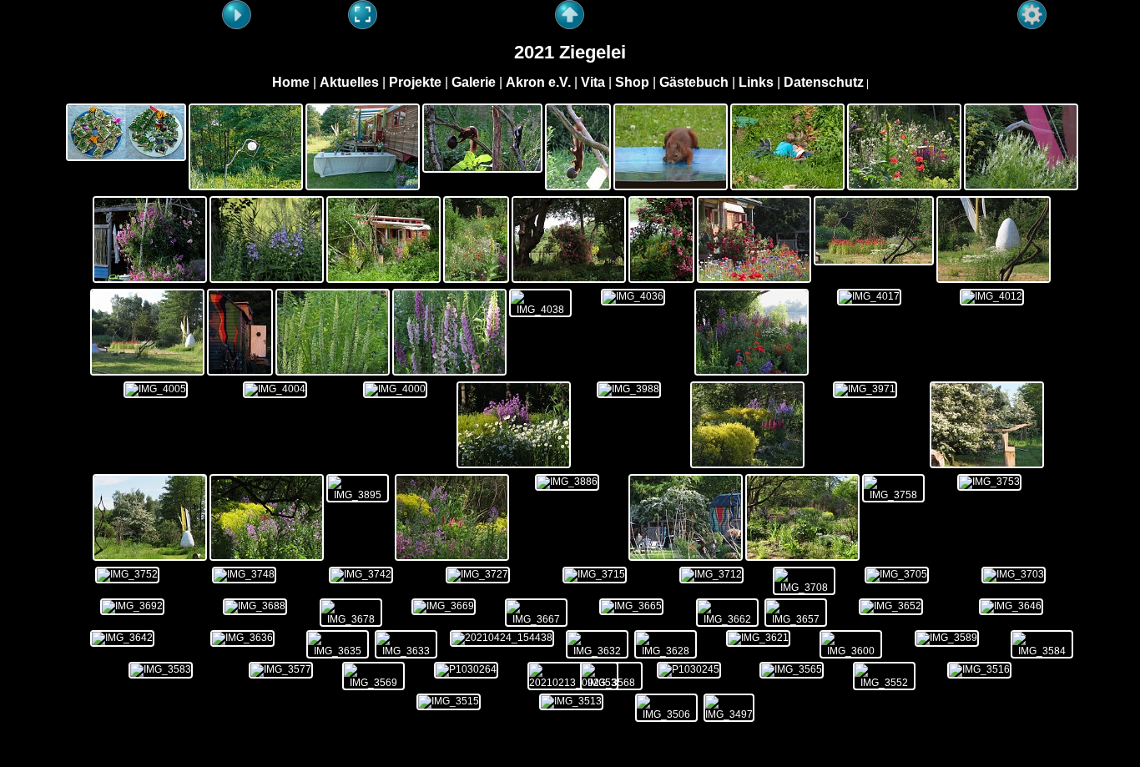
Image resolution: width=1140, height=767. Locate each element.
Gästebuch (694, 82)
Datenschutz (824, 82)
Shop (632, 82)
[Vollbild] (362, 14)
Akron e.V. (538, 82)
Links (756, 82)
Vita (593, 82)
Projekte (415, 82)
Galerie (473, 82)
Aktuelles (349, 82)
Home (291, 82)
